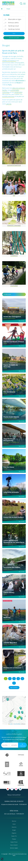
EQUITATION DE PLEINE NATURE (14, 165)
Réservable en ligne (14, 19)
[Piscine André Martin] (14, 411)
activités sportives (8, 96)
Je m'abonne (22, 745)
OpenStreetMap (17, 724)
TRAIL (14, 135)
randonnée (18, 92)
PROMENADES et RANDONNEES (14, 225)
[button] (15, 716)
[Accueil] (1, 8)
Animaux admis (13, 23)
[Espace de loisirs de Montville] (14, 360)
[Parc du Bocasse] (14, 386)
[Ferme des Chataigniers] (14, 310)
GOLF (14, 195)
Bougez (14, 830)
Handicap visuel (13, 26)
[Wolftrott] (14, 611)
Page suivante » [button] (14, 687)
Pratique (14, 839)
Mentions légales (14, 848)
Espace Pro (14, 836)
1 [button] (5, 678)
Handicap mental (14, 29)
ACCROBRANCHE (14, 255)
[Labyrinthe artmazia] (14, 486)
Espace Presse (14, 842)
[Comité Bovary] (14, 586)
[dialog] (2, 859)
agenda (8, 104)
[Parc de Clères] (14, 461)
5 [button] (22, 678)
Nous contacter (14, 845)
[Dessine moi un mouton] (14, 661)
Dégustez (14, 833)
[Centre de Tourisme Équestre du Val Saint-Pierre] (14, 536)
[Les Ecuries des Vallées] (14, 561)
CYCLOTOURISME (14, 285)
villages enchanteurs (9, 61)
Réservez (14, 821)
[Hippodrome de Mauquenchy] (14, 436)
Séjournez (14, 827)
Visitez (14, 824)
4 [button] (18, 678)
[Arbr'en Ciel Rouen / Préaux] (14, 335)
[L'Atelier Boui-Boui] (14, 636)
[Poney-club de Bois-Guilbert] (14, 511)
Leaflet (10, 724)
